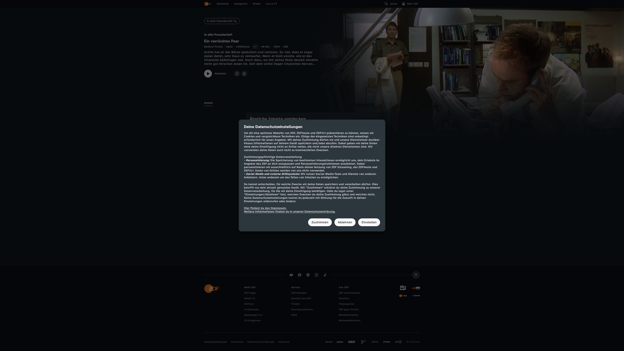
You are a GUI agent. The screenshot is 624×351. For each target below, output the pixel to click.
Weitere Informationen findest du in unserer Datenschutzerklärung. (289, 211)
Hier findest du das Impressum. (265, 208)
